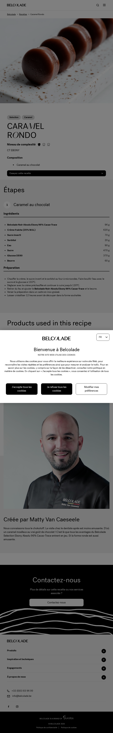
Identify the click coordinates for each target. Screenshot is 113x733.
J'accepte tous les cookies (22, 388)
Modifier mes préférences (91, 388)
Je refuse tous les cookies (56, 388)
